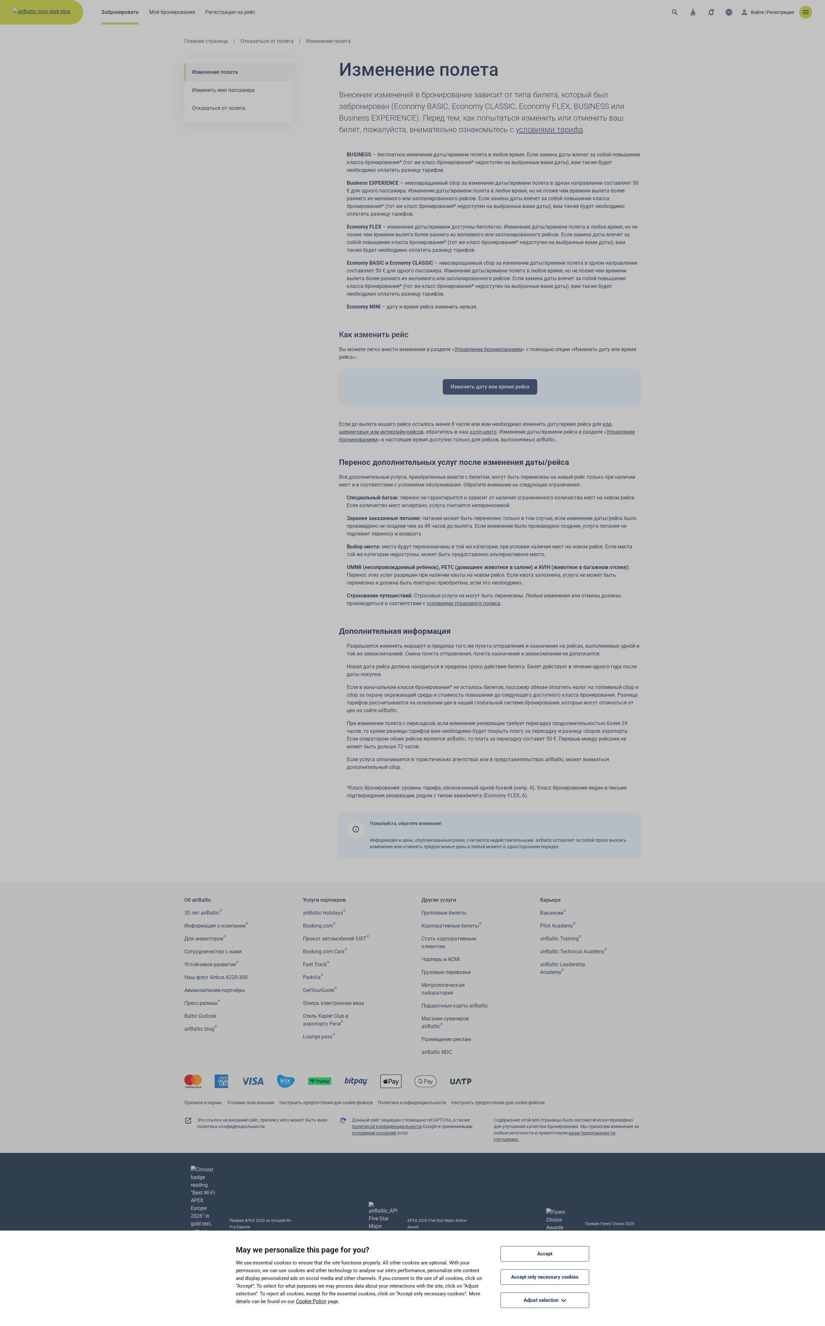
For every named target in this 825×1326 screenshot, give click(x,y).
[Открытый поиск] (674, 12)
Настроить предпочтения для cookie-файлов (326, 1102)
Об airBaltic (197, 900)
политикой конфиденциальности (387, 1126)
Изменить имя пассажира (223, 90)
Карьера (550, 900)
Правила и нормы (203, 1102)
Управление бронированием (488, 349)
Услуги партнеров (324, 900)
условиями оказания (374, 1132)
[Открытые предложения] (710, 12)
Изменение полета (215, 72)
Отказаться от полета (267, 41)
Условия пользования (250, 1102)
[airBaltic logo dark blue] (41, 12)
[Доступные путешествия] (692, 12)
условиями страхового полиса (463, 603)
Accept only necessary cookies (544, 1277)
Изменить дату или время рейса (490, 387)
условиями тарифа (549, 129)
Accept (544, 1254)
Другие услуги (439, 900)
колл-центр (483, 432)
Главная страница (206, 41)
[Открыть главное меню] (805, 12)
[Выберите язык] (729, 12)
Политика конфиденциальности (412, 1102)
